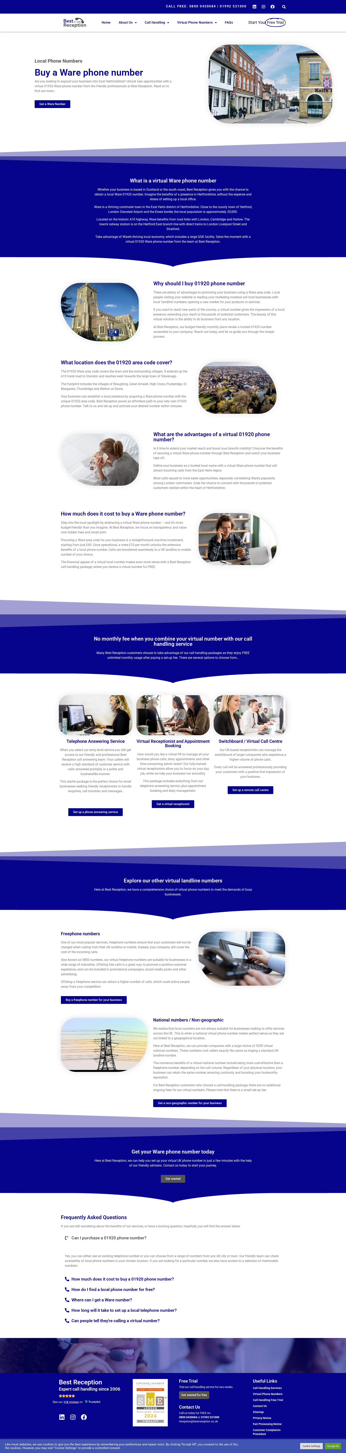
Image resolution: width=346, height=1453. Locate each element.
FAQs (229, 22)
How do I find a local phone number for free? (113, 1289)
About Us (126, 22)
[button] (284, 7)
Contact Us (260, 1406)
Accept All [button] (333, 1446)
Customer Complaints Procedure (267, 1432)
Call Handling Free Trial (268, 1400)
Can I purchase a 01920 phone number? (108, 1238)
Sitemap (258, 1412)
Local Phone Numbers (58, 61)
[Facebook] (273, 7)
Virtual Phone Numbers (195, 22)
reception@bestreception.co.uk (198, 1421)
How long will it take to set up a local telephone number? (124, 1310)
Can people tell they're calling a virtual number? (115, 1320)
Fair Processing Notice (267, 1424)
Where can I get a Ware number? (101, 1300)
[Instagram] (264, 7)
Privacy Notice (262, 1418)
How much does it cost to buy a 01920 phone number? (122, 1279)
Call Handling (155, 22)
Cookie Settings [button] (311, 1446)
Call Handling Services (267, 1388)
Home (106, 22)
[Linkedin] (254, 7)
